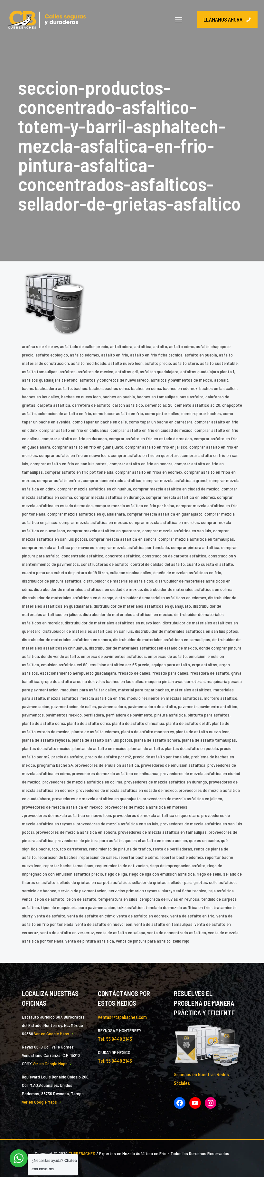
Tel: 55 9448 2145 (115, 1039)
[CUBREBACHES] (47, 19)
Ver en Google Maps (51, 1033)
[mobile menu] (178, 19)
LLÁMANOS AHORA (222, 19)
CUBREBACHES (82, 1153)
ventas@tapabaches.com (122, 1017)
